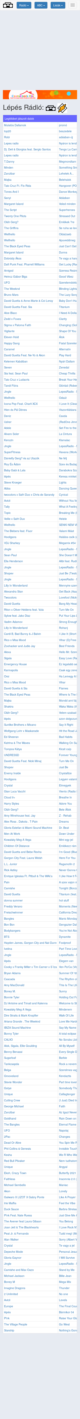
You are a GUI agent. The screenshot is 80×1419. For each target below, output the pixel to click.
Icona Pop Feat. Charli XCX (21, 404)
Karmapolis (11, 670)
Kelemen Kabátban (16, 361)
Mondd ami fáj (68, 700)
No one (63, 1294)
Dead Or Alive (12, 1142)
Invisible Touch (68, 1148)
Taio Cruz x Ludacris (16, 379)
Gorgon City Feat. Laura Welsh (23, 858)
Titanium (64, 307)
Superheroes (67, 210)
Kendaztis (65, 1076)
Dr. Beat (64, 828)
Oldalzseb (65, 234)
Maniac (63, 1185)
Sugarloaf (10, 1058)
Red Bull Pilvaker (14, 1161)
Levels (63, 1300)
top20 (7, 131)
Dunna (63, 252)
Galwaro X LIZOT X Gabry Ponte (24, 1197)
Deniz (7, 416)
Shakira (8, 706)
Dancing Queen (68, 488)
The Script (10, 210)
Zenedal (64, 367)
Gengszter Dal (68, 924)
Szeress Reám (68, 270)
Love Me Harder (69, 1021)
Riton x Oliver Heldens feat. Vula (24, 609)
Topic (7, 513)
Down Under (66, 834)
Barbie (63, 1058)
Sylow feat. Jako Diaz (17, 615)
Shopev (8, 573)
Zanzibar (9, 173)
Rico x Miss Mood (15, 640)
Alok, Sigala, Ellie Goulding (20, 1046)
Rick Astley (10, 870)
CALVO (8, 1039)
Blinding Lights (68, 289)
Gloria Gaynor (12, 1258)
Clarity (63, 319)
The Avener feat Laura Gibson (22, 1221)
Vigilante (9, 331)
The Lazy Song (68, 295)
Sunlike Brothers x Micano (20, 725)
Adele (7, 428)
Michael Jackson (14, 1276)
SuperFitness (12, 452)
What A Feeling (68, 506)
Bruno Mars (11, 295)
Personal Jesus (68, 1252)
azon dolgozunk (68, 719)
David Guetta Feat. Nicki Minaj (22, 761)
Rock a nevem (68, 1064)
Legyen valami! (68, 779)
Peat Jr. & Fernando (16, 1233)
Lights (62, 482)
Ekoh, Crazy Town (15, 1173)
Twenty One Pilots (15, 216)
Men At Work (12, 834)
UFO (7, 282)
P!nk (7, 1318)
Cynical (63, 494)
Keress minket (68, 476)
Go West (64, 1324)
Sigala (8, 658)
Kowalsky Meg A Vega (17, 840)
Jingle (7, 391)
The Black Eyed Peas (17, 246)
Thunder (64, 1288)
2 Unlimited (11, 1294)
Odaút (63, 398)
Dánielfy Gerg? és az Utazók (21, 458)
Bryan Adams (12, 973)
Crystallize (65, 773)
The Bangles (12, 1124)
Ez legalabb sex (68, 664)
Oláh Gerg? (11, 222)
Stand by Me (67, 1270)
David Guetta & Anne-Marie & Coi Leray (28, 301)
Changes (64, 1136)
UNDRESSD (11, 755)
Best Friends (67, 646)
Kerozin (8, 440)
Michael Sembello (15, 1185)
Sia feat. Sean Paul (16, 373)
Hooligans (10, 537)
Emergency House (15, 664)
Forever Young (68, 755)
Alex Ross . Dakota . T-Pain (21, 821)
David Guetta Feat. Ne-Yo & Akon (24, 355)
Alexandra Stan (13, 591)
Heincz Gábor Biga (15, 276)
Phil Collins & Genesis (17, 1148)
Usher (7, 422)
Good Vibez (66, 276)
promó (63, 125)
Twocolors (10, 597)
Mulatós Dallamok (15, 125)
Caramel (9, 349)
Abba (7, 488)
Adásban (64, 198)
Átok (61, 337)
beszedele (65, 131)
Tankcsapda (11, 1064)
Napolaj (63, 1130)
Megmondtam (67, 161)
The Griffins (11, 228)
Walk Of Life (66, 1015)
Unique (8, 1094)
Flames (63, 688)
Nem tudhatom (68, 1161)
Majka (7, 180)
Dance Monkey (68, 192)
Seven (8, 367)
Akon (7, 1191)
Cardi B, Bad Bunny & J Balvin (22, 634)
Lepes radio (11, 143)
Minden (8, 167)
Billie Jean (65, 1276)
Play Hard (65, 355)
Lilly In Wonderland (16, 585)
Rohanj (63, 628)
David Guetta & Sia (15, 688)
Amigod (8, 270)
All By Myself (67, 1046)
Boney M (9, 1282)
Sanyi (7, 198)
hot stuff (64, 900)
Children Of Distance (17, 846)
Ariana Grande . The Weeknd (22, 1021)
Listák (57, 5)
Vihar (62, 682)
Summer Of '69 (68, 973)
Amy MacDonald (14, 985)
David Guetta (12, 603)
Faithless (9, 1179)
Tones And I (11, 192)
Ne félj (63, 458)
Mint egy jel (66, 840)
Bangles (9, 918)
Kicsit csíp (65, 749)
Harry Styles (11, 803)
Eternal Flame (67, 1124)
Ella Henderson (13, 561)
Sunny (63, 991)
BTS (6, 937)
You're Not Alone (69, 930)
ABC (40, 5)
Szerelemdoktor (68, 282)
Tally (7, 506)
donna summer (13, 900)
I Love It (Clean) (69, 404)
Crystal (8, 785)
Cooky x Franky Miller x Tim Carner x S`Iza (30, 967)
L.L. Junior (10, 864)
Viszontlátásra (67, 410)
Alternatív (65, 349)
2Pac (7, 1136)
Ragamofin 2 (67, 864)
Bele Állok (65, 809)
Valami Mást (66, 531)
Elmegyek (65, 785)
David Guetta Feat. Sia (18, 307)
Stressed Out (67, 216)
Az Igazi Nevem (68, 1112)
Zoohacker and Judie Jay (19, 646)
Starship (9, 1330)
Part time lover (68, 1082)
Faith (62, 1106)
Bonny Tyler (11, 1033)
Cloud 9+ (9, 797)
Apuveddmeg (67, 240)
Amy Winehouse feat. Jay (19, 815)
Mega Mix (65, 1282)
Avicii (7, 500)
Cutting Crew (12, 1100)
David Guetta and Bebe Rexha (23, 852)
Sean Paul (10, 555)
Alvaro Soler (11, 434)
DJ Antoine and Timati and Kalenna (26, 1003)
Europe (8, 1306)
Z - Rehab (65, 815)
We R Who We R (69, 1155)
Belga (7, 1070)
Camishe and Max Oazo (19, 1270)
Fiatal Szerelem (68, 343)
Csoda (63, 416)
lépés (7, 476)
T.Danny (9, 161)
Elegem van (66, 961)
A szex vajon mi (68, 882)
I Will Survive (67, 1258)
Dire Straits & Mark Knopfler (21, 1015)
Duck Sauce (11, 1209)
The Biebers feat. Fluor (18, 531)
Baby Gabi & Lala (14, 470)
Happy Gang (12, 343)
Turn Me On (66, 609)
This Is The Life (68, 985)
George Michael (14, 1106)
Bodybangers (12, 930)
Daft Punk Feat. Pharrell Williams (24, 264)
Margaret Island (13, 204)
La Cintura (65, 434)
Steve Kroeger (13, 482)
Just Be (63, 767)
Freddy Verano (13, 906)
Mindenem (65, 1009)
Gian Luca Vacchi (14, 791)
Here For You (67, 858)
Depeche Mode (13, 1252)
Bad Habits (65, 737)
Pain (7, 882)
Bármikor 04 (66, 1312)
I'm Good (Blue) (68, 852)
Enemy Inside (12, 773)
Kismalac (64, 440)
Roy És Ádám (12, 464)
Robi (7, 137)
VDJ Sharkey (12, 543)
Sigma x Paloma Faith (17, 325)
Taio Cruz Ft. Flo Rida (17, 186)
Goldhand (10, 1118)
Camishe (9, 888)
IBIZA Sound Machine (17, 1027)
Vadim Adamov (13, 622)
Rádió (23, 5)
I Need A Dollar (68, 313)
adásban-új (66, 137)
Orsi (6, 676)
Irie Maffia (10, 1203)
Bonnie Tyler (11, 997)
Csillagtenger (67, 1094)
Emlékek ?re (66, 222)
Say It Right (66, 725)
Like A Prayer (67, 1197)
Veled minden (67, 204)
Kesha (8, 1155)
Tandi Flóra (11, 385)
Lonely (63, 1191)
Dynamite (65, 937)
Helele (63, 519)
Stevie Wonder (13, 1082)
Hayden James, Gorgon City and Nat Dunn (30, 943)
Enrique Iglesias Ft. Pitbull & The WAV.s (28, 876)
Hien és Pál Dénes (15, 410)
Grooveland (11, 1076)
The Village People (15, 1324)
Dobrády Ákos (12, 258)
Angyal (63, 1167)
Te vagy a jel (67, 1245)
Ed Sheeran (11, 737)
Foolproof (65, 943)
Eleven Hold (11, 337)
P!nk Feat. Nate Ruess (18, 1215)
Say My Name (67, 1027)
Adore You (65, 803)
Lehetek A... (66, 173)
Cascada (9, 979)
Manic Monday (68, 918)
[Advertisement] (40, 50)
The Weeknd (12, 289)
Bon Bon (9, 924)
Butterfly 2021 (67, 1173)
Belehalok (65, 180)
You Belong (66, 1221)
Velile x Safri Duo (14, 519)
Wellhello (9, 234)
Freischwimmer (13, 912)
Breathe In (65, 797)
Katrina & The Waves (17, 743)
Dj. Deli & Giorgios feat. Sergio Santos (27, 149)
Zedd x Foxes (12, 319)
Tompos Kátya (13, 749)
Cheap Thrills (67, 373)
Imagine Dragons (14, 1288)
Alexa (7, 652)
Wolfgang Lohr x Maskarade (21, 731)
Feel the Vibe (67, 1203)
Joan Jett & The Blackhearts (21, 1227)
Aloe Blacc (10, 313)
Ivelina (8, 949)
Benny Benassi (13, 1052)
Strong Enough (68, 622)
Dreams (64, 821)
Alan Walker (11, 1239)
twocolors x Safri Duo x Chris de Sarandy (29, 494)
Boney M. (10, 991)
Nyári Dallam (67, 361)
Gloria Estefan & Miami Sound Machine (28, 828)
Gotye (7, 1088)
